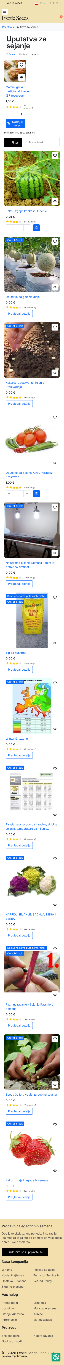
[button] (5, 12)
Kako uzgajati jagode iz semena (27, 1180)
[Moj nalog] (48, 15)
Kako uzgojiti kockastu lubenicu (27, 211)
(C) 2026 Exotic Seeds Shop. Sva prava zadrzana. (28, 1354)
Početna (10, 54)
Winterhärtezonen (17, 738)
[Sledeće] (58, 1208)
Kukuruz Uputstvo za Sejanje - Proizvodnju (26, 385)
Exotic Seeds (15, 18)
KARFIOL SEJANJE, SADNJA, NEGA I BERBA (31, 916)
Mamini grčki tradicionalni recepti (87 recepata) (19, 91)
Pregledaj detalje (19, 313)
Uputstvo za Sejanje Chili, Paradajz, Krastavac (30, 475)
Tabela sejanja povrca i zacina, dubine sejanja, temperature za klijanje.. (31, 826)
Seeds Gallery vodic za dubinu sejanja (31, 1094)
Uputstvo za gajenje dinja (23, 297)
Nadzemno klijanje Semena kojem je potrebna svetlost (30, 565)
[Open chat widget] (56, 1357)
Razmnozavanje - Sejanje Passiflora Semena (30, 1006)
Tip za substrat (16, 653)
